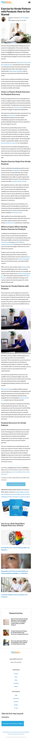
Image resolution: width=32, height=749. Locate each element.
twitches (24, 267)
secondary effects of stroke (19, 181)
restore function (18, 107)
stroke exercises (10, 223)
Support (16, 686)
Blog (16, 676)
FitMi (16, 695)
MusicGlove (16, 698)
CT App (16, 708)
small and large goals (23, 259)
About (16, 680)
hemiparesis (11, 71)
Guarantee (16, 683)
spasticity (16, 242)
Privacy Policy (14, 734)
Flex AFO (16, 701)
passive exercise (11, 115)
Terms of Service (21, 732)
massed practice (17, 212)
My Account (21, 734)
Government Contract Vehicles (10, 732)
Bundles (16, 704)
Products (16, 673)
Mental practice (5, 389)
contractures (4, 242)
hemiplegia (19, 71)
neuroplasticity (16, 170)
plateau (28, 256)
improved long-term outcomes (9, 143)
